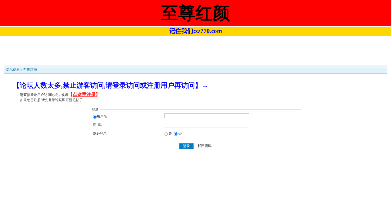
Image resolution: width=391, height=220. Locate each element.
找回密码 (205, 146)
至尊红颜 (30, 70)
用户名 (102, 116)
